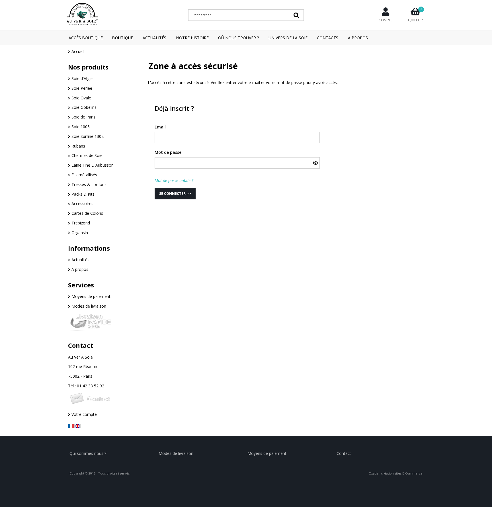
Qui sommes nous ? (87, 453)
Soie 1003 (80, 126)
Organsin (79, 232)
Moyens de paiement (90, 296)
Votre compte (84, 414)
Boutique (122, 37)
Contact (80, 345)
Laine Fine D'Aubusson (92, 165)
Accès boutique (86, 37)
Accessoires (82, 203)
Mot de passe (168, 152)
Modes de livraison (88, 306)
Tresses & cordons (88, 184)
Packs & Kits (83, 194)
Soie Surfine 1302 (87, 136)
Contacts (327, 37)
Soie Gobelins (84, 107)
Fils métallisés (84, 174)
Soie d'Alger (82, 78)
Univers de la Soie (288, 37)
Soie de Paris (83, 117)
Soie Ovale (81, 98)
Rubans (78, 146)
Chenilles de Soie (86, 155)
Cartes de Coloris (87, 213)
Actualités (154, 37)
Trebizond (80, 223)
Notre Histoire (192, 37)
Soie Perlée (81, 88)
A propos (79, 269)
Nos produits (88, 67)
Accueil (77, 51)
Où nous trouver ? (238, 37)
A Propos (358, 37)
